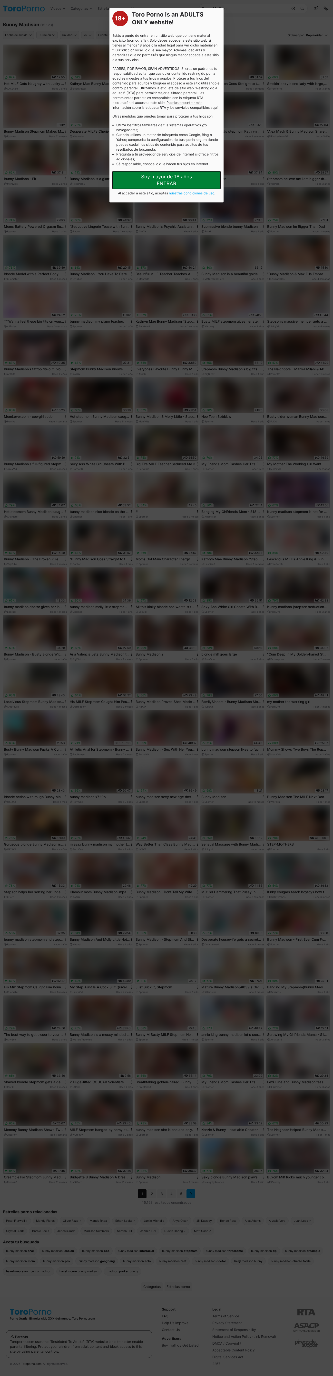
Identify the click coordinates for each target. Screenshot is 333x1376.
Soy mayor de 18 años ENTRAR (166, 180)
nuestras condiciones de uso (191, 193)
